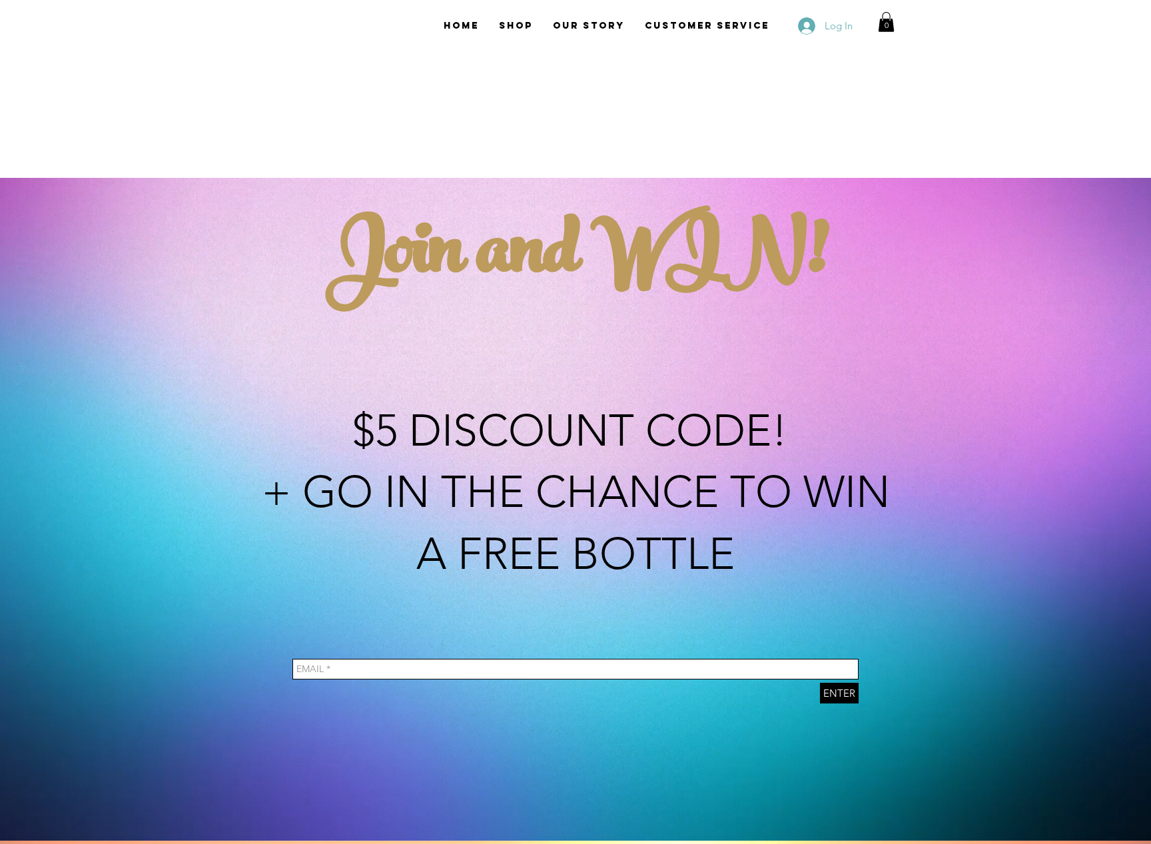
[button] (886, 22)
